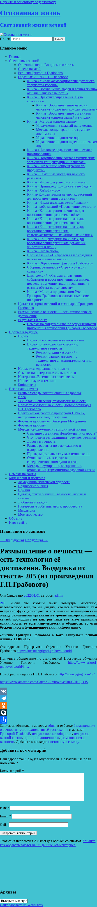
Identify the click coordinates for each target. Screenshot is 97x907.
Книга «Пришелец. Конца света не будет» (59, 186)
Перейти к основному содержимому (28, 2)
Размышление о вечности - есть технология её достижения (47, 727)
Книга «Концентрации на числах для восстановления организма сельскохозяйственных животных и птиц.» (60, 231)
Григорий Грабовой (15, 734)
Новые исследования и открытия (43, 368)
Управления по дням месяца (57, 138)
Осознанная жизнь (30, 13)
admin (58, 595)
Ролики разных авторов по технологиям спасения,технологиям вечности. (64, 360)
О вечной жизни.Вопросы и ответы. (46, 65)
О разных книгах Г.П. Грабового (43, 77)
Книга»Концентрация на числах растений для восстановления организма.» (59, 196)
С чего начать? (29, 69)
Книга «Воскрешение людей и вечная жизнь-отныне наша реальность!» (62, 91)
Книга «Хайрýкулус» (43, 190)
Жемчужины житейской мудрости (44, 482)
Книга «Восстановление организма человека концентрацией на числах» (64, 115)
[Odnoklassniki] (48, 705)
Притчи (24, 490)
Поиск (5, 39)
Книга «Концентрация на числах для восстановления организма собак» (55, 213)
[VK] (48, 691)
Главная (15, 57)
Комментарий (12, 771)
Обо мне (15, 518)
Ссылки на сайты (22, 474)
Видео (23, 336)
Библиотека (27, 385)
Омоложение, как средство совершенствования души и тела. (52, 460)
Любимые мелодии (33, 502)
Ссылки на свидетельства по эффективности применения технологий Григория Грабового (62, 326)
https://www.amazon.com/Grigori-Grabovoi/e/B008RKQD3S (44, 682)
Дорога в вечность (41, 441)
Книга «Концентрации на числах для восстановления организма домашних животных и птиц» (56, 243)
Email (5, 816)
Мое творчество (30, 514)
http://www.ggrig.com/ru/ (76, 674)
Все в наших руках (23, 389)
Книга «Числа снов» (43, 251)
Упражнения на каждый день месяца (64, 125)
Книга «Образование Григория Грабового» (60, 263)
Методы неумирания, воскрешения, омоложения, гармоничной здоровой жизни (61, 468)
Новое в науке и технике (37, 381)
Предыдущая (12, 540)
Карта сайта (18, 522)
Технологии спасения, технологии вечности (52, 401)
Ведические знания (33, 486)
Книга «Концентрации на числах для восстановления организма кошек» (55, 221)
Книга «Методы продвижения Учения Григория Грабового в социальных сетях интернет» (58, 296)
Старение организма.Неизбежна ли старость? (62, 433)
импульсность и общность (52, 734)
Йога (22, 397)
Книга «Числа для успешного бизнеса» (57, 182)
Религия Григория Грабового (40, 73)
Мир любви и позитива (27, 478)
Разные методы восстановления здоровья (49, 393)
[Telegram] (48, 698)
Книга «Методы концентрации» (52, 121)
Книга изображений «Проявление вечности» (62, 206)
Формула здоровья (32, 425)
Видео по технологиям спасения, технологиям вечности (52, 346)
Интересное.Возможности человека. (46, 377)
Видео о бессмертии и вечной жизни (55, 340)
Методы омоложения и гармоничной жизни (52, 429)
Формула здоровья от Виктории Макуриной (52, 421)
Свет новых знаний (24, 61)
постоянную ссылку (63, 742)
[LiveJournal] (48, 712)
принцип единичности (41, 738)
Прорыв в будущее (23, 332)
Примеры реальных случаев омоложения (58, 454)
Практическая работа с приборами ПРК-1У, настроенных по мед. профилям (51, 415)
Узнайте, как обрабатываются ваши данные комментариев (48, 843)
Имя (4, 808)
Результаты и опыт (32, 320)
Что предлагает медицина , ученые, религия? (62, 437)
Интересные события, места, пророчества (50, 506)
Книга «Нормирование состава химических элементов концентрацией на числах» (61, 160)
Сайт (4, 824)
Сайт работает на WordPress (21, 905)
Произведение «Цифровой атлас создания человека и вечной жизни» (59, 257)
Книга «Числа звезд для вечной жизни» (57, 202)
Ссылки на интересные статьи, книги (47, 373)
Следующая (36, 540)
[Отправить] (48, 720)
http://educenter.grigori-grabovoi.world (44, 651)
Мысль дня (26, 510)
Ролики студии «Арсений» (56, 352)
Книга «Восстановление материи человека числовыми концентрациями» (66, 107)
